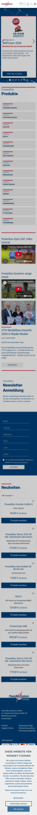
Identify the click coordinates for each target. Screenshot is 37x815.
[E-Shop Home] (7, 4)
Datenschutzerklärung (18, 793)
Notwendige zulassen (18, 804)
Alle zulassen (18, 809)
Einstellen (19, 798)
